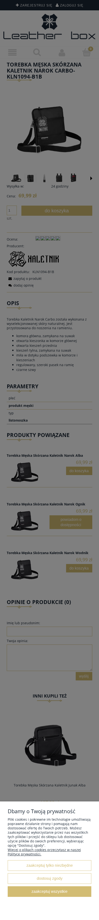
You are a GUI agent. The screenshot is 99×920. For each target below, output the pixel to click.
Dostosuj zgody (49, 878)
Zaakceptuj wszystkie (49, 891)
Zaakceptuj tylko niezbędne (49, 865)
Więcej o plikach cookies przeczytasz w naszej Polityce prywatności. (44, 851)
